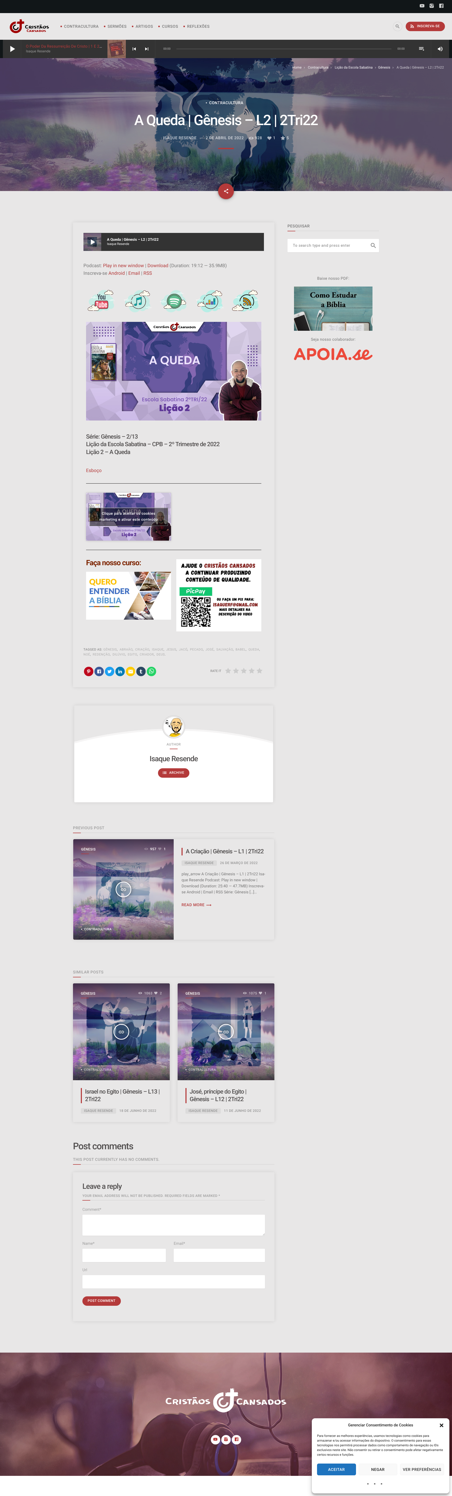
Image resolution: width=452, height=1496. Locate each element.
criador (147, 654)
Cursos (170, 26)
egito (132, 654)
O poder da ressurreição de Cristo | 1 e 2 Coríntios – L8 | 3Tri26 (83, 46)
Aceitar (336, 1469)
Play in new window (123, 265)
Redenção (101, 654)
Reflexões (198, 26)
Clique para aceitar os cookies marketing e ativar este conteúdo (128, 517)
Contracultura (81, 26)
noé (86, 654)
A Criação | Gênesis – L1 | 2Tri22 (225, 851)
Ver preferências (422, 1469)
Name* (88, 1243)
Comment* (91, 1209)
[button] (441, 1425)
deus (160, 654)
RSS (147, 273)
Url (84, 1270)
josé (210, 649)
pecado (196, 649)
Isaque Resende (174, 758)
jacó (183, 649)
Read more (197, 905)
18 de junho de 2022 (137, 1111)
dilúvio (118, 654)
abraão (126, 649)
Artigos (144, 26)
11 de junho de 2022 (242, 1111)
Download (158, 265)
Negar (378, 1469)
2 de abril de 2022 (225, 138)
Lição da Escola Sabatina (354, 68)
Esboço (94, 470)
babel (241, 649)
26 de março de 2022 (239, 863)
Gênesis (384, 68)
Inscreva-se (425, 26)
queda (253, 649)
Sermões (117, 26)
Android (117, 273)
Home (297, 68)
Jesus (171, 649)
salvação (224, 649)
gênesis (110, 649)
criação (142, 649)
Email (134, 273)
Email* (179, 1243)
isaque (158, 649)
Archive (173, 772)
